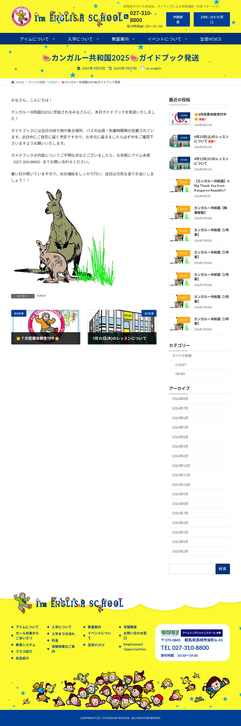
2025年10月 (181, 485)
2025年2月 (180, 551)
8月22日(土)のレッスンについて (211, 139)
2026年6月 (180, 418)
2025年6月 (180, 523)
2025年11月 (181, 475)
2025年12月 (181, 466)
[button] (178, 19)
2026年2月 (180, 456)
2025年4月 (180, 542)
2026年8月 (180, 399)
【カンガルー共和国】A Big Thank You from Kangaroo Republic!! (211, 185)
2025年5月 (180, 532)
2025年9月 (180, 494)
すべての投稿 (182, 356)
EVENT (41, 295)
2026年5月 (180, 427)
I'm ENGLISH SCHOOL (116, 718)
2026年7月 (180, 408)
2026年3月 (180, 447)
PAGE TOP (231, 699)
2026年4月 (180, 437)
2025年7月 (180, 513)
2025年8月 (180, 504)
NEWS (180, 374)
